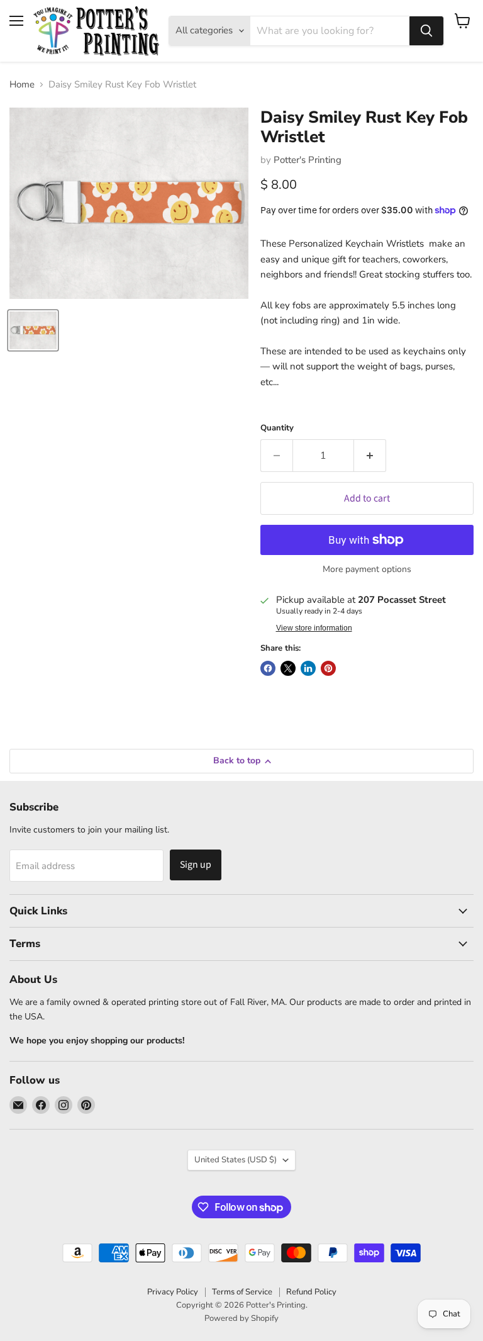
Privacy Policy (172, 1292)
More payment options (367, 569)
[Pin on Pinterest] (328, 668)
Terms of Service (242, 1292)
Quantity (277, 428)
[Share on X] (288, 668)
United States (235, 1159)
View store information (314, 628)
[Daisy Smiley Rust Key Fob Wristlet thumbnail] (33, 330)
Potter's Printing (307, 160)
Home (22, 84)
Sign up (195, 865)
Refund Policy (311, 1292)
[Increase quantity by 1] (370, 455)
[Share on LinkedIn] (308, 668)
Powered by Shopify (241, 1318)
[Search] (426, 30)
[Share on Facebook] (267, 668)
